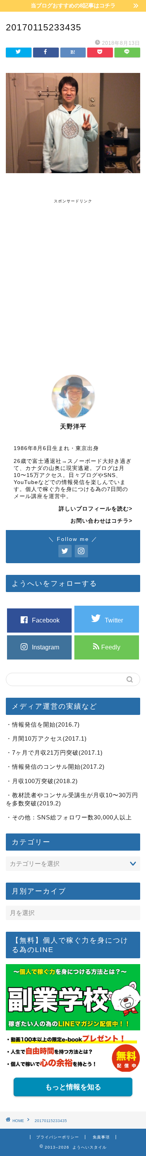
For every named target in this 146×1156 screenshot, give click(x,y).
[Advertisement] (73, 277)
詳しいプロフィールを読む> (95, 509)
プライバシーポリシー (57, 1137)
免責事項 (101, 1137)
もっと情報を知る (73, 1087)
